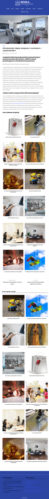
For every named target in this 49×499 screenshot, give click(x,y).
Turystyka (40, 8)
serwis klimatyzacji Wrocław (18, 103)
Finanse (17, 8)
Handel (22, 8)
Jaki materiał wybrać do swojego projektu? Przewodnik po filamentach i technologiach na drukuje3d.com (12, 483)
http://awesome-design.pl (31, 481)
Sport (34, 8)
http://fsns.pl (28, 485)
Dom (12, 8)
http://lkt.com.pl (29, 483)
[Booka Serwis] (24, 6)
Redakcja (7, 53)
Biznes (8, 8)
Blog (4, 46)
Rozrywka (28, 8)
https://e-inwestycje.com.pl (32, 487)
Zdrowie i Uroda (24, 11)
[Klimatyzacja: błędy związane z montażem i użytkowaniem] (24, 43)
